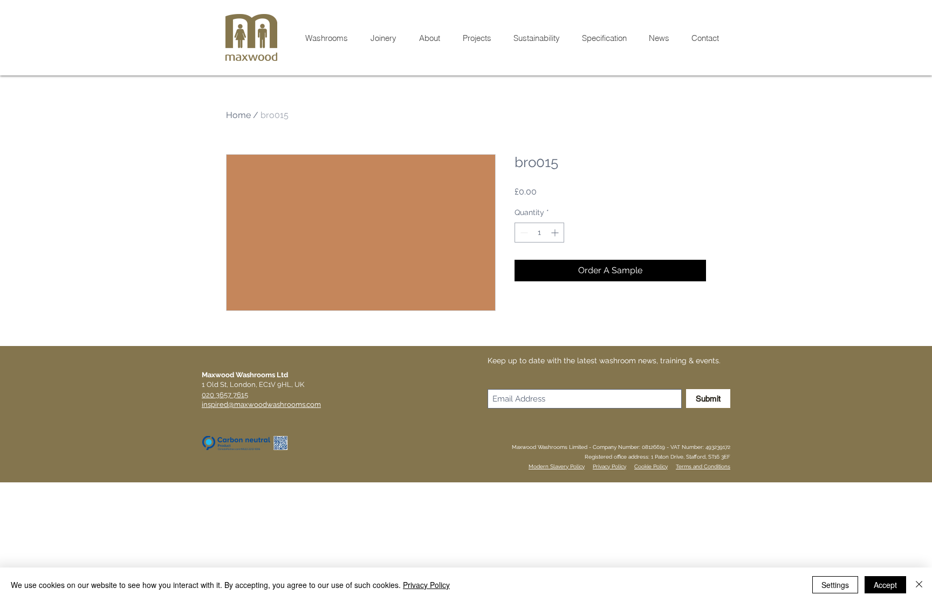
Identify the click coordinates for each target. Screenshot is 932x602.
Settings (835, 584)
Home (238, 115)
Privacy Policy (609, 466)
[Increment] (556, 232)
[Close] (919, 584)
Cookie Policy (651, 466)
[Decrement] (523, 232)
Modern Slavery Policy (557, 466)
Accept (885, 584)
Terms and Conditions (703, 466)
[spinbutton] (539, 232)
